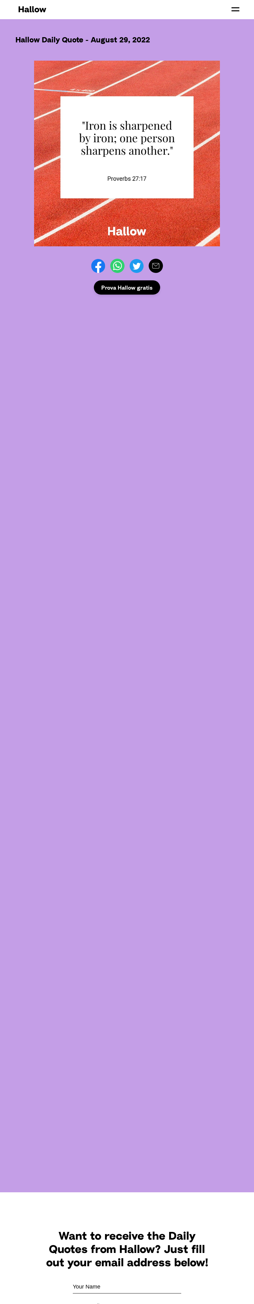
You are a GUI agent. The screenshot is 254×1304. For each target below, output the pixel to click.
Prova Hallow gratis (127, 287)
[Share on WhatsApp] (117, 266)
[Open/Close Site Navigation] (235, 9)
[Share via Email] (156, 266)
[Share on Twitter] (136, 266)
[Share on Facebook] (98, 266)
